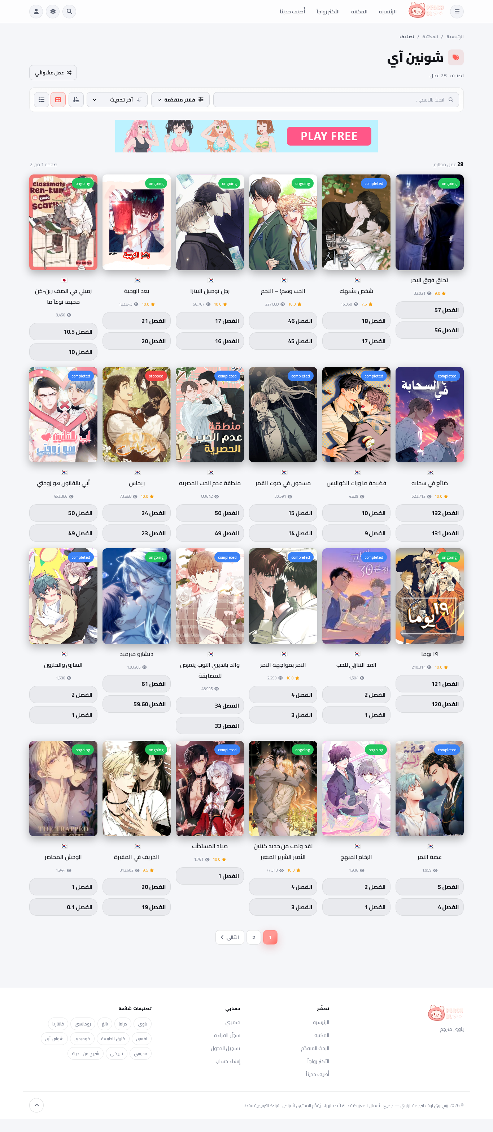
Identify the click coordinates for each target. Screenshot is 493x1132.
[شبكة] (58, 99)
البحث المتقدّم (315, 1048)
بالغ (105, 1024)
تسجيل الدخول (225, 1048)
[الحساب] (36, 11)
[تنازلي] (76, 99)
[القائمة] (457, 11)
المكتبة (359, 11)
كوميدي (82, 1038)
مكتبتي (232, 1022)
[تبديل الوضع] (53, 11)
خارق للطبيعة (113, 1038)
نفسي (141, 1038)
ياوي (142, 1024)
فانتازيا (58, 1024)
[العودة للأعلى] (36, 1105)
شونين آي (54, 1038)
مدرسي (140, 1053)
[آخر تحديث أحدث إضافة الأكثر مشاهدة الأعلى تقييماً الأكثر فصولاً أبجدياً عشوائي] (117, 99)
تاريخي (116, 1053)
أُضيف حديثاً (292, 11)
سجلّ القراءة (227, 1035)
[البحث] (69, 11)
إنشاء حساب (227, 1061)
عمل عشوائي (49, 72)
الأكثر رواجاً (328, 11)
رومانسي (83, 1024)
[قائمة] (41, 99)
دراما (123, 1024)
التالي (232, 937)
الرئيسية (388, 11)
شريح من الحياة (85, 1053)
